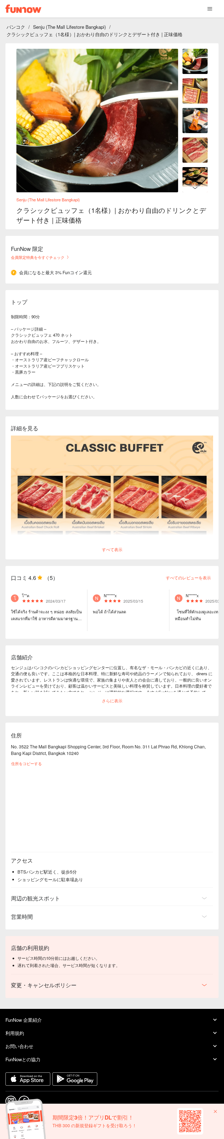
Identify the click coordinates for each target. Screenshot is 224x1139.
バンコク (16, 26)
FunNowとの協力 (22, 1059)
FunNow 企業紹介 (23, 1019)
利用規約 (14, 1032)
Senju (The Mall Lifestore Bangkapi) (69, 26)
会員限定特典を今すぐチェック (37, 257)
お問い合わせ (19, 1046)
